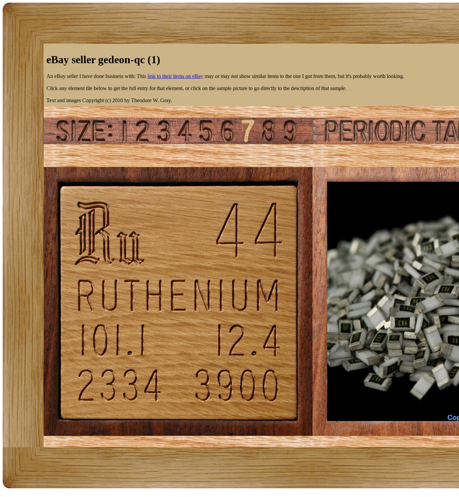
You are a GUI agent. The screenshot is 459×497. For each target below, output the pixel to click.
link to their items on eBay (175, 76)
